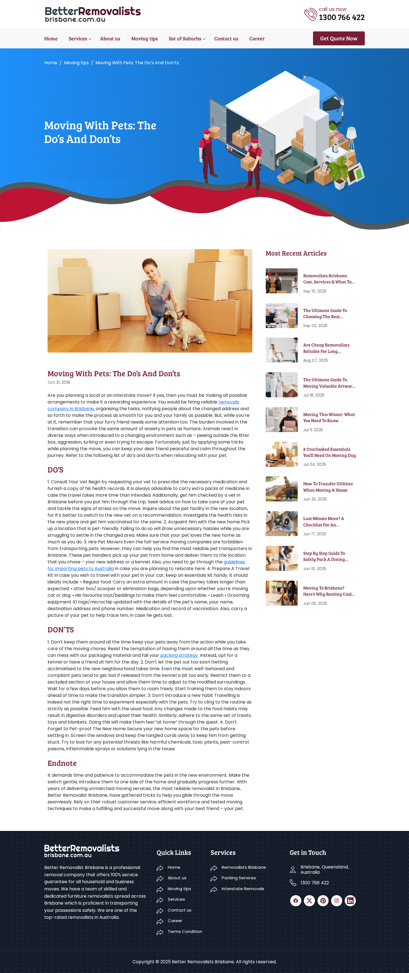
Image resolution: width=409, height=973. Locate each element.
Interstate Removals (243, 889)
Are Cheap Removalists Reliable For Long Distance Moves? (326, 348)
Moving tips (144, 38)
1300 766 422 (315, 882)
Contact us (226, 38)
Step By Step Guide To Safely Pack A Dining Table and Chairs (324, 556)
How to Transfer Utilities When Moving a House (328, 486)
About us (110, 38)
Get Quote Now (339, 38)
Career (257, 38)
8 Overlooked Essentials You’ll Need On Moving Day (329, 452)
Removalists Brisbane (244, 867)
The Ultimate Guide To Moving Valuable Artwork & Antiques (329, 383)
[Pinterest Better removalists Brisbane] (323, 900)
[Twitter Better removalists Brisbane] (309, 900)
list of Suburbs (185, 38)
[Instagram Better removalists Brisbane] (336, 900)
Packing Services (239, 878)
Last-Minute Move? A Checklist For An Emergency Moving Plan (327, 521)
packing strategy (178, 655)
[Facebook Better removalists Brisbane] (295, 900)
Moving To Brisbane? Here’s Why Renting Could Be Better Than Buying (328, 591)
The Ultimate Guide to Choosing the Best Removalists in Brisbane (327, 313)
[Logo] (93, 14)
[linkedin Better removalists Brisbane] (350, 900)
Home (51, 38)
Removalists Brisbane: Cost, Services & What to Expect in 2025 (327, 279)
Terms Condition (185, 931)
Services (78, 38)
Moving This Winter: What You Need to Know (329, 417)
